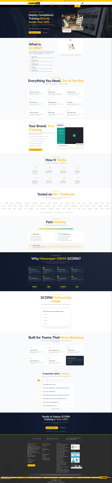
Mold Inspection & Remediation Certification (61, 465)
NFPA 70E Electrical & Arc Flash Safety (62, 456)
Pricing (52, 380)
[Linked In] (51, 480)
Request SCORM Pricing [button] (34, 32)
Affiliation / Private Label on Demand (34, 452)
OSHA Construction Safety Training (62, 449)
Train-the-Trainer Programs (61, 448)
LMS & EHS (30, 453)
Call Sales (63, 427)
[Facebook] (53, 480)
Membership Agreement (46, 454)
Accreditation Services (32, 455)
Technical (47, 380)
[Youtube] (55, 480)
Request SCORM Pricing (51, 427)
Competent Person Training (61, 453)
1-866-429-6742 (30, 0)
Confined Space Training (60, 455)
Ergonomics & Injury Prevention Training (63, 470)
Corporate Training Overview (46, 444)
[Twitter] (59, 480)
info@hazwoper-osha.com (38, 0)
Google (33, 474)
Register (79, 0)
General (42, 380)
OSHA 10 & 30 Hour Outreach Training (62, 447)
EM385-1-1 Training (59, 459)
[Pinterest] (60, 480)
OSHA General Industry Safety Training (62, 451)
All (38, 380)
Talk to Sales (45, 32)
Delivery (56, 380)
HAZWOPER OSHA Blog (45, 449)
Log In (83, 0)
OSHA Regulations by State (74, 0)
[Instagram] (57, 480)
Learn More (69, 362)
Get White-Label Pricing (35, 149)
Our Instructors (30, 462)
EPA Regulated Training (60, 457)
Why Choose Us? (30, 461)
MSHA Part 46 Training (60, 460)
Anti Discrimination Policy (46, 458)
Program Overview (31, 444)
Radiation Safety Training (60, 452)
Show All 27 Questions (55, 408)
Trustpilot (38, 474)
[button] (82, 3)
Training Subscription (32, 456)
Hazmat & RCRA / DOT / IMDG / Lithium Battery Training (62, 467)
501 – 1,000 (45, 320)
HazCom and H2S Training (60, 461)
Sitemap (43, 450)
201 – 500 (45, 317)
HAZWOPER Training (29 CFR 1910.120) (62, 444)
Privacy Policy (44, 455)
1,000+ (45, 323)
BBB (35, 474)
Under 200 (45, 314)
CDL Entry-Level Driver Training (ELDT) (62, 469)
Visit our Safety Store (31, 465)
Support (60, 380)
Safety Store (67, 0)
